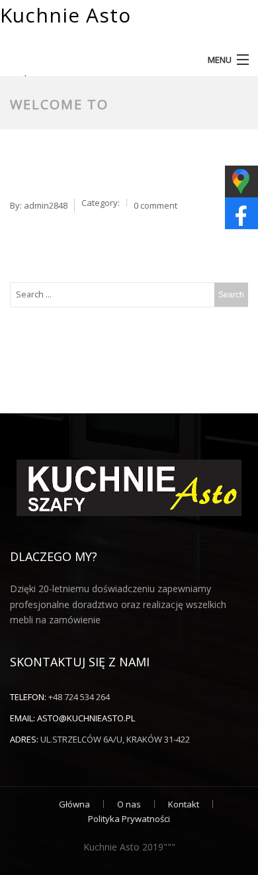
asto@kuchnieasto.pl (86, 718)
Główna (74, 804)
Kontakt (183, 804)
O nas (129, 804)
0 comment (155, 205)
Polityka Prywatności (129, 819)
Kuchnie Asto (65, 14)
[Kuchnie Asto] (228, 34)
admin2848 (45, 205)
